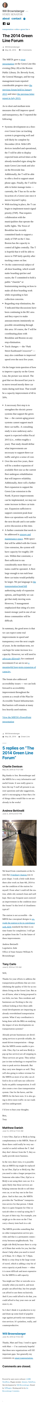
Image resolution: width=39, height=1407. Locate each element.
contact (16, 18)
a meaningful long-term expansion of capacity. (19, 667)
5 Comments (26, 50)
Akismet (24, 1382)
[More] (24, 19)
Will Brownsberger (13, 11)
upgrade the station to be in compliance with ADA (18, 923)
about (6, 18)
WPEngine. (9, 1388)
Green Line (25, 737)
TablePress (31, 1382)
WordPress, (6, 1382)
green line (24, 29)
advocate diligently (11, 658)
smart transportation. (24, 1358)
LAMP (28, 1379)
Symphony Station (18, 875)
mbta (17, 29)
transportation (7, 29)
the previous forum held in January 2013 (17, 89)
